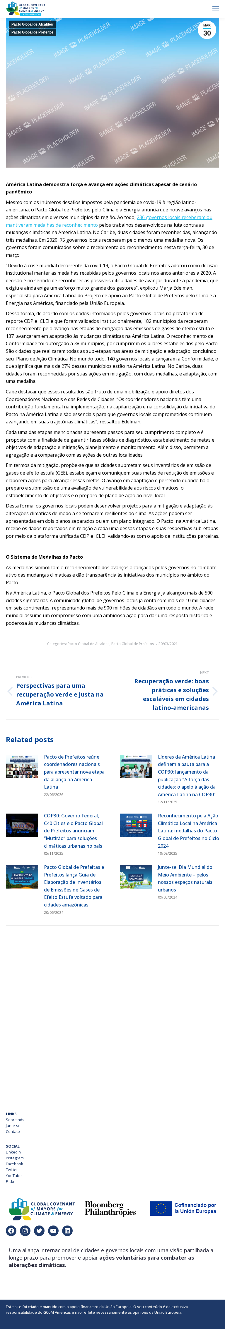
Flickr (10, 1181)
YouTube (14, 1175)
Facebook (14, 1163)
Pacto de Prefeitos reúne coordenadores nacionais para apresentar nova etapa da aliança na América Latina (74, 772)
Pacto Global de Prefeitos (32, 32)
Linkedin (13, 1152)
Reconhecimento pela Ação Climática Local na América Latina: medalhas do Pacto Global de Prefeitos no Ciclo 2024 (188, 830)
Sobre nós (15, 1119)
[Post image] (22, 766)
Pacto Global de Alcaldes (32, 24)
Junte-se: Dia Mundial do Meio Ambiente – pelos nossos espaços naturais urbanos (185, 878)
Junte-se (13, 1125)
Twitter (12, 1169)
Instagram (15, 1158)
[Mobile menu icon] (215, 8)
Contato (13, 1131)
